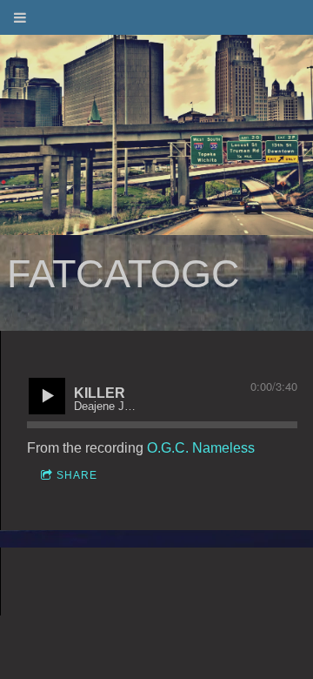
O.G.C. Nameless (201, 447)
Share (77, 475)
